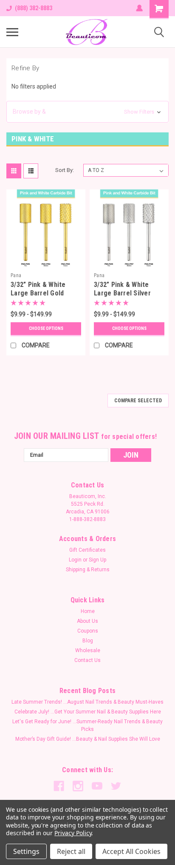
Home (88, 611)
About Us (87, 621)
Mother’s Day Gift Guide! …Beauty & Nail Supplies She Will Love (87, 739)
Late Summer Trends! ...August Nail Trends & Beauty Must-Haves (87, 702)
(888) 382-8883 (33, 8)
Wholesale (87, 650)
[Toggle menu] (12, 32)
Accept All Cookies (131, 851)
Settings (26, 851)
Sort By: (64, 170)
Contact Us (87, 660)
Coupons (87, 631)
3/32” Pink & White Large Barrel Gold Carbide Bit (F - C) (38, 293)
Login (75, 560)
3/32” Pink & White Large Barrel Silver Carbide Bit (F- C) (122, 293)
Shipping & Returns (88, 570)
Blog (87, 641)
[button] (87, 112)
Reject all (71, 851)
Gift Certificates (87, 550)
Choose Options (46, 328)
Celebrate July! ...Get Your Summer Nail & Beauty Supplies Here (87, 712)
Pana (16, 275)
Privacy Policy (72, 833)
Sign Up (97, 560)
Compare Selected (138, 401)
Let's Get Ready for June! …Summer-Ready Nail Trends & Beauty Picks (87, 725)
